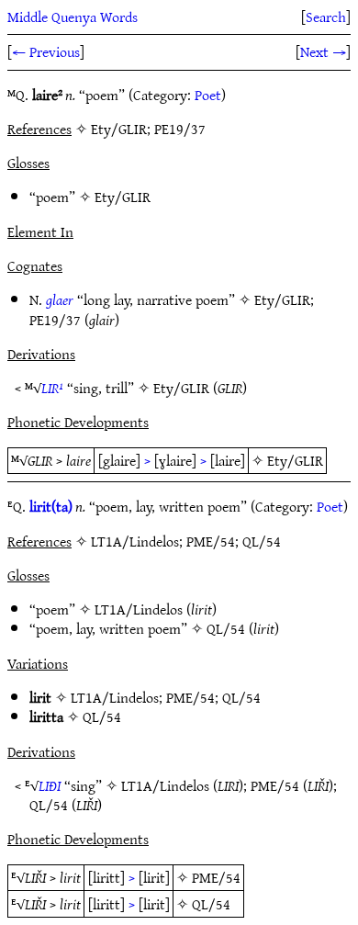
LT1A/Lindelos (139, 609)
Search (326, 16)
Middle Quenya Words (72, 16)
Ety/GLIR (123, 196)
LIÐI (50, 785)
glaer (59, 299)
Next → (323, 51)
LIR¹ (52, 387)
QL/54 (226, 628)
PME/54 (190, 697)
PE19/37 (55, 320)
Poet (208, 94)
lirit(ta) (51, 506)
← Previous (46, 51)
